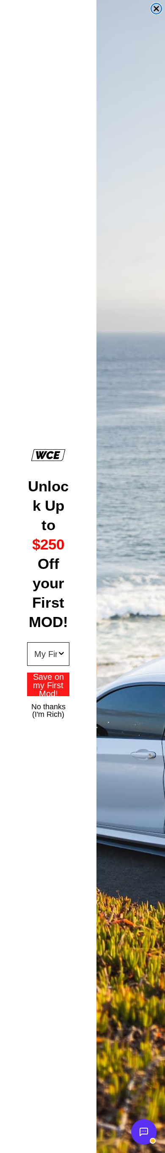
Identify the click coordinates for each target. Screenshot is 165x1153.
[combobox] (45, 654)
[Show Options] (61, 654)
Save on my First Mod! (48, 684)
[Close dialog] (156, 8)
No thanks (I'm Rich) (48, 706)
